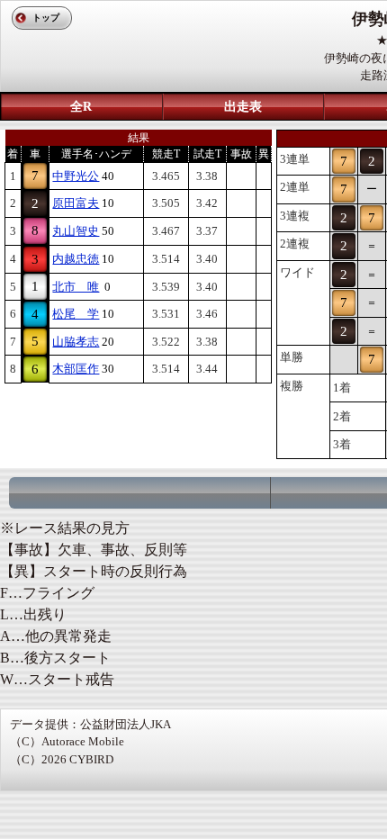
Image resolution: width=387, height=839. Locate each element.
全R (81, 106)
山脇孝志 (75, 341)
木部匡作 (75, 368)
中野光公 (75, 176)
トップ (45, 18)
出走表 (243, 106)
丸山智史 (75, 231)
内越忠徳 (75, 259)
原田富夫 (75, 203)
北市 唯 (75, 286)
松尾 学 (75, 313)
